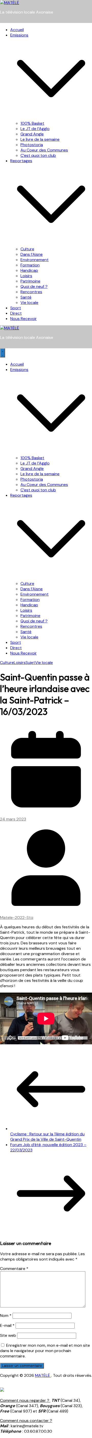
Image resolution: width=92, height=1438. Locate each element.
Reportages (21, 160)
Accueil (17, 29)
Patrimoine (30, 281)
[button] (51, 118)
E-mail (7, 1325)
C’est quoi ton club (38, 155)
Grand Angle (32, 134)
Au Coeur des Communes (44, 150)
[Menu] (2, 352)
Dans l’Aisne (31, 254)
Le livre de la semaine (40, 139)
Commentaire (14, 1268)
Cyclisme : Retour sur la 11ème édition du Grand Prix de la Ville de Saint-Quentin (47, 1136)
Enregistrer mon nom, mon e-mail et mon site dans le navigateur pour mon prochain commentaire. (45, 1351)
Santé (25, 297)
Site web (8, 1335)
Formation (30, 265)
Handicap (29, 270)
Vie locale (29, 302)
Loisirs (26, 275)
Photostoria (31, 144)
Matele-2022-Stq (16, 917)
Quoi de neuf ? (34, 286)
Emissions (19, 35)
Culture (27, 249)
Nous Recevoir (23, 318)
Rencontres (31, 291)
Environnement (34, 259)
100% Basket (32, 123)
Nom (6, 1315)
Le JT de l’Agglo (35, 128)
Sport (15, 308)
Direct (16, 313)
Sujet (30, 662)
